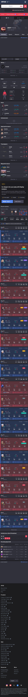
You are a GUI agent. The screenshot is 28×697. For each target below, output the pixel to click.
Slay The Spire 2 (5, 617)
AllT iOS (3, 649)
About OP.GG (4, 588)
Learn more (18, 201)
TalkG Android (4, 658)
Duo (2, 631)
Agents (10, 34)
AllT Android (4, 648)
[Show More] (8, 1)
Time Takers (4, 626)
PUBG (2, 606)
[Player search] (21, 6)
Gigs (2, 637)
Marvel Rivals (4, 613)
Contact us (3, 677)
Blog (2, 591)
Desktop (3, 628)
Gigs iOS (3, 657)
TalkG (2, 633)
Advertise (16, 671)
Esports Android (4, 662)
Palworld (3, 601)
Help (2, 673)
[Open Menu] (25, 1)
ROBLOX (3, 608)
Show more (14, 529)
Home (2, 14)
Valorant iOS (4, 653)
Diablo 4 (3, 622)
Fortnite (3, 620)
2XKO (2, 624)
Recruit (15, 673)
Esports (2, 635)
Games (2, 629)
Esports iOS (3, 664)
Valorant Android (5, 651)
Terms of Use (4, 671)
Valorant (3, 604)
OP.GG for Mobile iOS (6, 646)
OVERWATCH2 (4, 610)
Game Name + (7, 6)
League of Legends (5, 597)
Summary (3, 34)
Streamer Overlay (5, 638)
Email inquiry (4, 675)
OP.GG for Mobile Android (7, 644)
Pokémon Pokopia (5, 611)
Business (16, 670)
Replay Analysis (11, 14)
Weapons (17, 34)
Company (3, 590)
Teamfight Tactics (5, 599)
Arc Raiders (3, 615)
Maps (23, 34)
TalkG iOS (3, 660)
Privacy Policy (4, 670)
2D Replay (21, 14)
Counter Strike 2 (5, 619)
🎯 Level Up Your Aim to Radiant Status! (18, 10)
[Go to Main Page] (3, 1)
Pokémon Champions (6, 602)
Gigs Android (4, 655)
